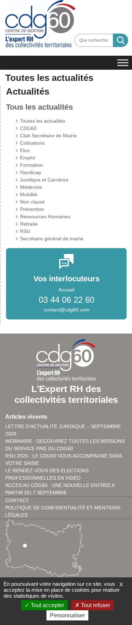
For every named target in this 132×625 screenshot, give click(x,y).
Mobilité (28, 194)
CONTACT (17, 500)
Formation (31, 165)
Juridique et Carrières (44, 180)
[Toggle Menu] (122, 63)
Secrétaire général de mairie (51, 238)
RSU (25, 231)
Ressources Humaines (45, 216)
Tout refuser (95, 605)
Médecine (31, 187)
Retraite (29, 224)
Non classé (32, 202)
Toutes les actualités (42, 121)
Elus (25, 150)
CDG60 (28, 128)
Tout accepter (46, 605)
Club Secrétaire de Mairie (48, 135)
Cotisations (32, 143)
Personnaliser (67, 615)
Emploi (27, 157)
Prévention (32, 209)
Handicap (30, 172)
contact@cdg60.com (66, 309)
